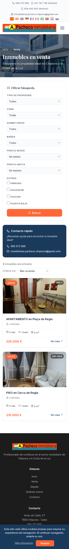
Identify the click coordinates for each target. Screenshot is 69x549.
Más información (24, 543)
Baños (11, 136)
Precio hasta (16, 164)
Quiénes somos (34, 491)
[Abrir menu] (62, 28)
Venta (34, 481)
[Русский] (57, 18)
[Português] (47, 18)
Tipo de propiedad (19, 95)
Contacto (34, 497)
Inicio (5, 49)
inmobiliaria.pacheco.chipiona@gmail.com (36, 14)
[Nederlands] (52, 18)
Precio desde (16, 150)
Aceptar (45, 543)
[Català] (17, 18)
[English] (22, 18)
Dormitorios (16, 123)
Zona (10, 109)
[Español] (12, 18)
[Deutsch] (27, 18)
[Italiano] (37, 18)
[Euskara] (42, 18)
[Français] (32, 18)
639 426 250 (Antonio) (36, 8)
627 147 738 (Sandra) (45, 3)
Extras (12, 178)
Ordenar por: (9, 271)
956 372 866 (22, 3)
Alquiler (34, 486)
